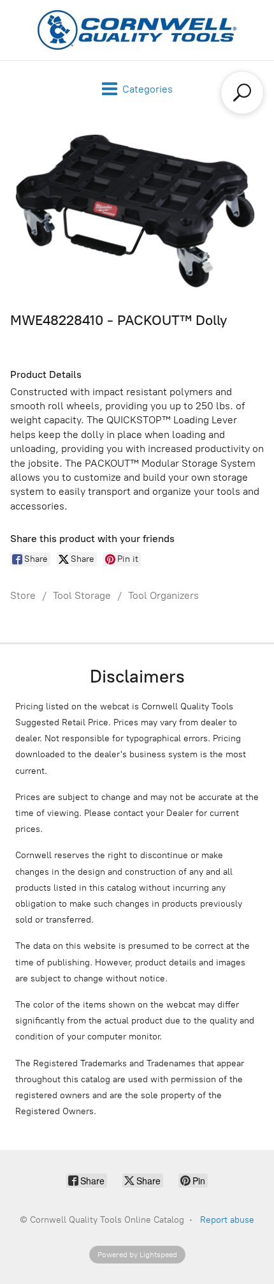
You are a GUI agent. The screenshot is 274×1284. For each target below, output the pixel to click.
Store (23, 595)
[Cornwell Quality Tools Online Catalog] (137, 30)
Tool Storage (82, 595)
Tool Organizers (163, 595)
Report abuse (227, 1219)
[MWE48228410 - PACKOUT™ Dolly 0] (137, 211)
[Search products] (242, 92)
